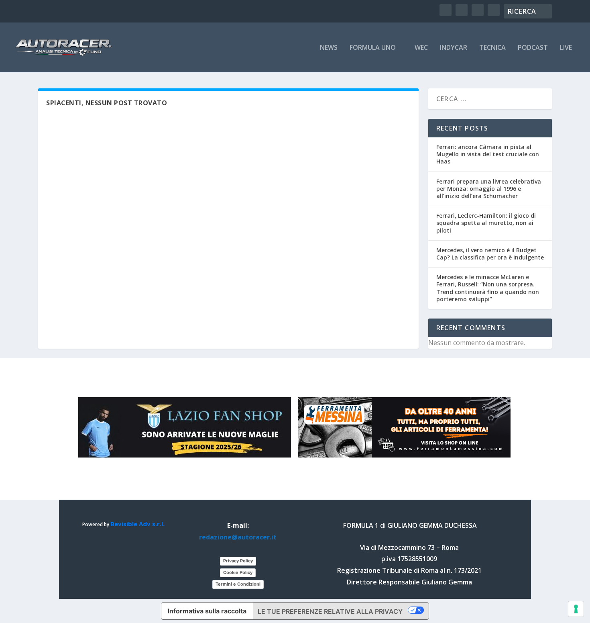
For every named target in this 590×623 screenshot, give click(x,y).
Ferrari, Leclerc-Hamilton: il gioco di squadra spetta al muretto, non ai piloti (486, 223)
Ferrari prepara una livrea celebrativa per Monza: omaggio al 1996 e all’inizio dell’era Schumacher (488, 189)
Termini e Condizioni (238, 584)
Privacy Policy (238, 561)
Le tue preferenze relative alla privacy (330, 611)
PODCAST (533, 48)
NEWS (329, 48)
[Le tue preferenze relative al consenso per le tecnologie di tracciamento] (576, 609)
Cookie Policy (237, 572)
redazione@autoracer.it (238, 537)
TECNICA (492, 48)
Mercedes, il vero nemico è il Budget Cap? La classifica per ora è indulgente (490, 253)
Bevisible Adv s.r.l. (137, 524)
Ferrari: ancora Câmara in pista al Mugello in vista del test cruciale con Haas (487, 154)
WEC (421, 48)
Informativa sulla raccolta (207, 611)
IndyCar (453, 48)
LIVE (566, 48)
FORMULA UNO (373, 48)
